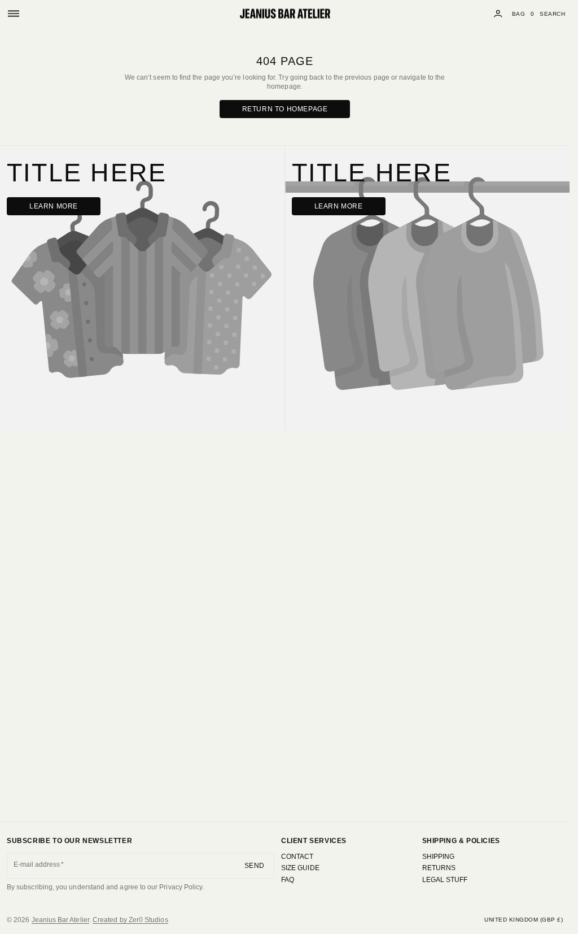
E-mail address (37, 864)
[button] (13, 13)
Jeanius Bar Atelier (60, 920)
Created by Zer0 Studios (130, 920)
